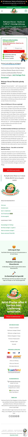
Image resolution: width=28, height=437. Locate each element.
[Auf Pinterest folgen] (16, 416)
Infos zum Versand (14, 363)
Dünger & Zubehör (14, 327)
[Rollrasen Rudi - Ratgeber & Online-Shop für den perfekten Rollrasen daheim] (14, 11)
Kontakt (14, 344)
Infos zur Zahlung (14, 360)
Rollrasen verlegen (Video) (14, 330)
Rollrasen (12, 402)
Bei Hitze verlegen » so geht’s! (8, 227)
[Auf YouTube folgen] (18, 416)
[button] (2, 11)
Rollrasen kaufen (13, 405)
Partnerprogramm (22, 431)
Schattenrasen (4, 208)
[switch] (25, 435)
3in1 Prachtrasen (5, 213)
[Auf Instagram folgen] (12, 416)
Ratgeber (10, 411)
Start (3, 26)
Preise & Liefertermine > (14, 51)
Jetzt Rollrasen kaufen (13, 170)
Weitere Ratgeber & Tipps (14, 336)
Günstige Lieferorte (14, 366)
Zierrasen (3, 205)
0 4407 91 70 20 (14, 383)
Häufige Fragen (14, 341)
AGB (15, 431)
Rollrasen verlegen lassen (14, 333)
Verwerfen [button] (14, 5)
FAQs (3, 411)
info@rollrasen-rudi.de (14, 387)
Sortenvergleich (5, 216)
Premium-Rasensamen (14, 338)
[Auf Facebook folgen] (10, 416)
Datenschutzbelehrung (7, 431)
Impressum (10, 430)
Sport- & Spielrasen (6, 210)
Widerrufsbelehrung (19, 430)
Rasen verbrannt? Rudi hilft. (8, 233)
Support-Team (20, 411)
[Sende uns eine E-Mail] (14, 416)
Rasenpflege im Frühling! (7, 225)
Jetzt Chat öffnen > (14, 392)
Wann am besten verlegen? (7, 230)
